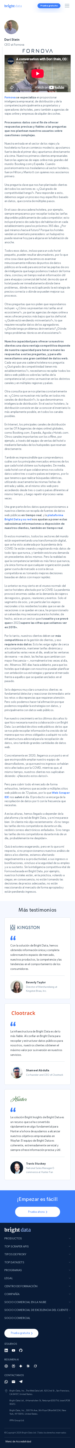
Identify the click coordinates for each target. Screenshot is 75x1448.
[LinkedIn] (6, 1350)
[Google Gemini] (20, 1366)
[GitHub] (20, 1350)
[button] (21, 1333)
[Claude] (28, 1366)
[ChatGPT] (6, 1366)
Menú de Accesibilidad (18, 1441)
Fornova (10, 97)
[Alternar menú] (67, 6)
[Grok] (35, 1366)
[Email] (13, 1381)
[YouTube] (13, 1350)
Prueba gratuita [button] (49, 5)
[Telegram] (20, 1381)
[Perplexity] (13, 1366)
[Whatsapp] (6, 1381)
